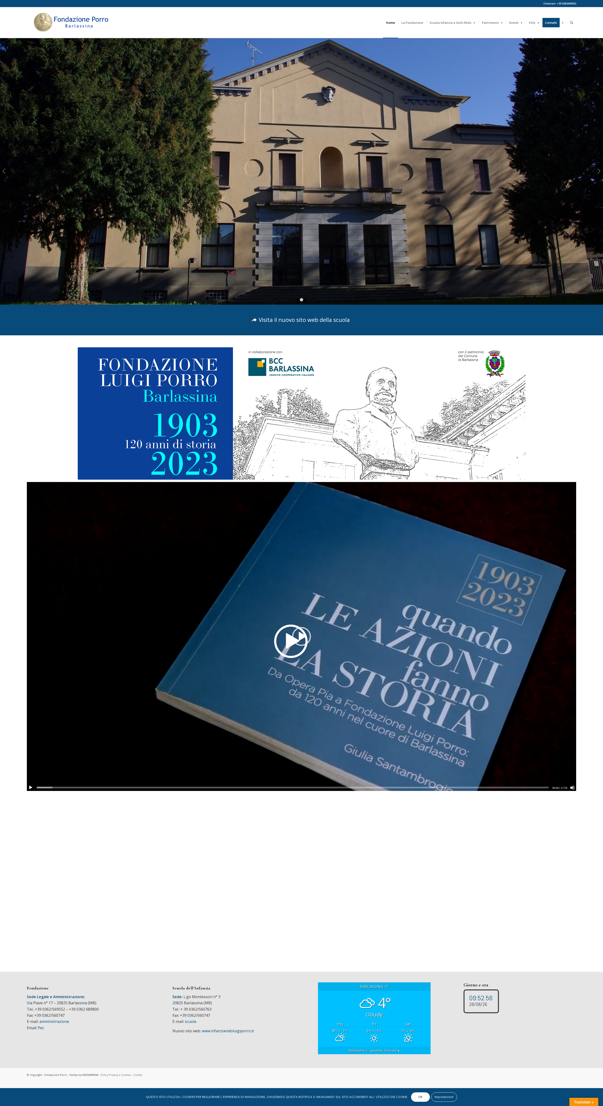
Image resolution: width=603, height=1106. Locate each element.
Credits (137, 1075)
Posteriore (599, 171)
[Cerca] (571, 22)
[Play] (30, 787)
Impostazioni (444, 1097)
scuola (190, 1021)
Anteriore (4, 171)
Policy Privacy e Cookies (116, 1075)
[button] (301, 636)
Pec (41, 1027)
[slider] (293, 787)
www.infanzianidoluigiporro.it (228, 1030)
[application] (301, 636)
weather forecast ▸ (374, 1050)
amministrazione (54, 1021)
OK (420, 1097)
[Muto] (572, 787)
